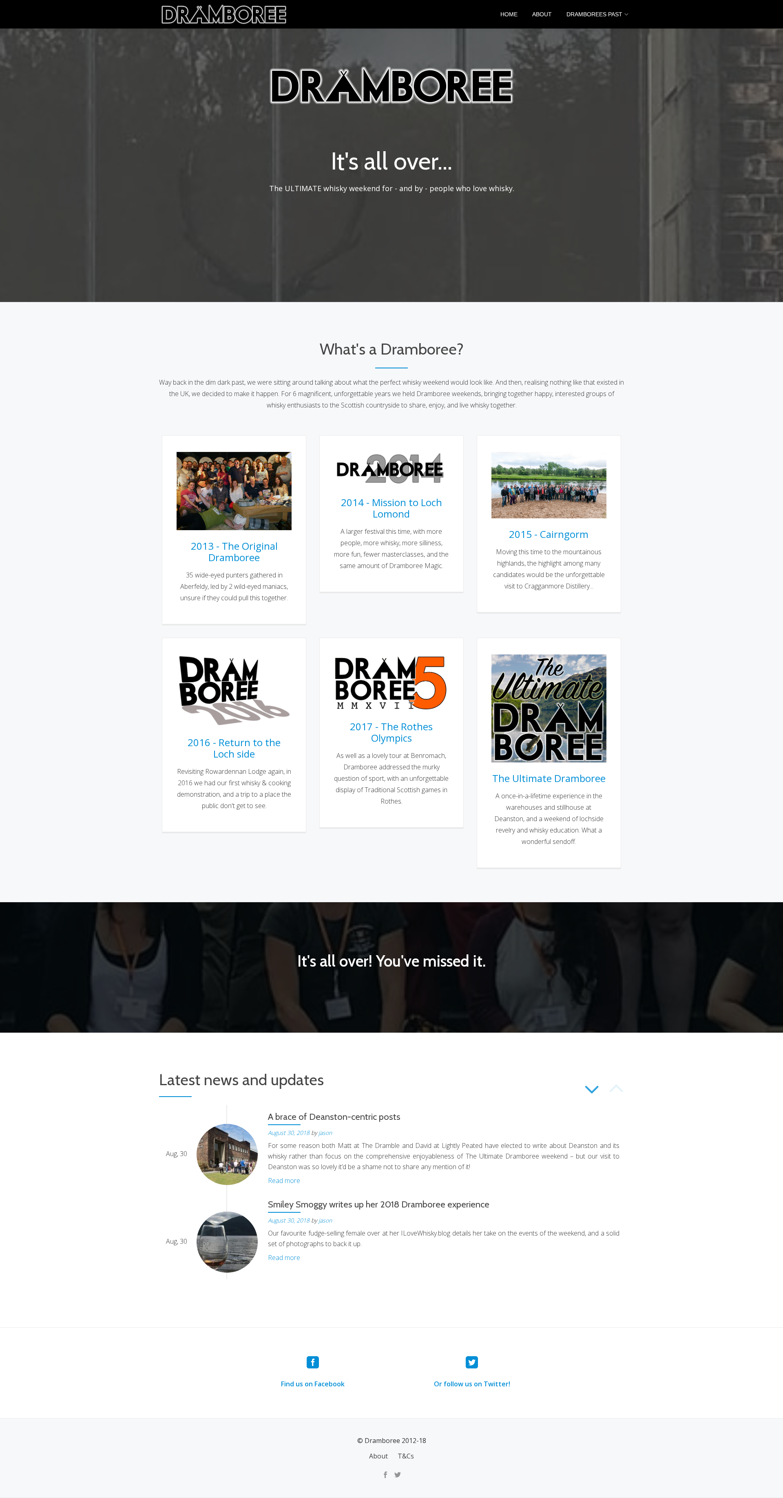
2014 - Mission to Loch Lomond (391, 508)
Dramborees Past (594, 14)
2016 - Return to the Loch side (234, 748)
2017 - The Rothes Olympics (391, 732)
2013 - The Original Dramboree (234, 551)
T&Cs (406, 1456)
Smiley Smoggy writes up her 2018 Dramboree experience (378, 1204)
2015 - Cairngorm (548, 534)
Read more (284, 1180)
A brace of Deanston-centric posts (334, 1116)
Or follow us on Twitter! (472, 1383)
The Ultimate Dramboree (549, 778)
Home (509, 14)
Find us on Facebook (313, 1383)
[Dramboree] (225, 14)
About (542, 14)
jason (325, 1133)
